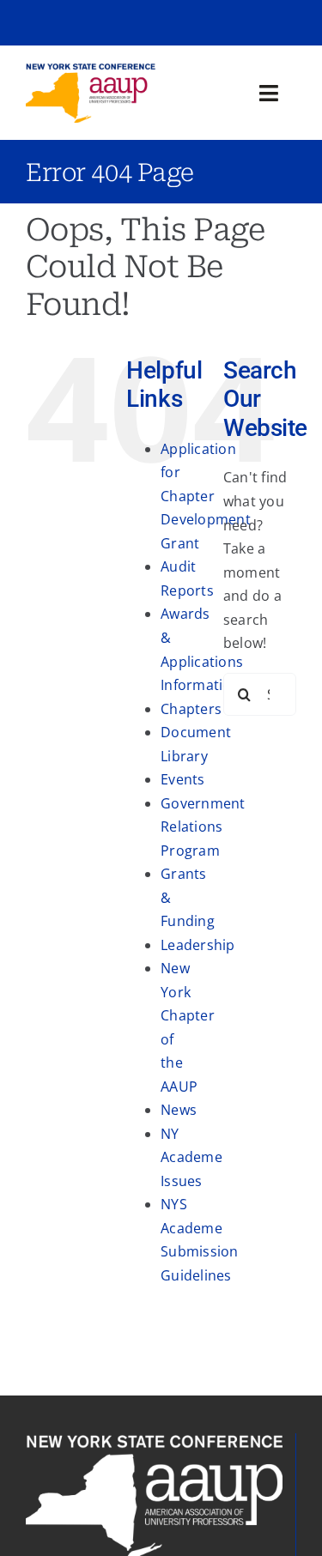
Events (182, 779)
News (179, 1109)
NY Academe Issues (191, 1157)
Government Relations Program (203, 827)
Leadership (197, 944)
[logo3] (90, 69)
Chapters (191, 708)
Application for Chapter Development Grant (206, 496)
